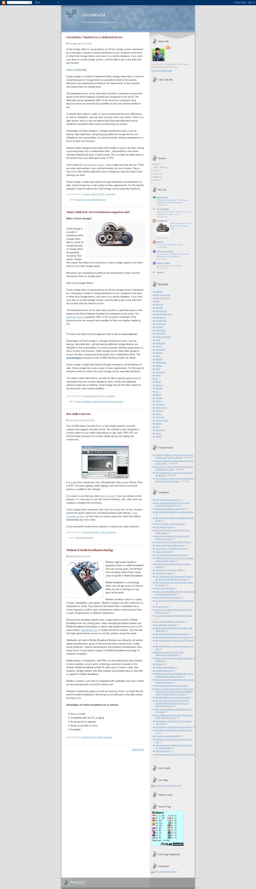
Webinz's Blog (163, 263)
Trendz (158, 414)
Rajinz (158, 356)
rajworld (160, 272)
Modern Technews (163, 337)
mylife (157, 340)
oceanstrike (160, 350)
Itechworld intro (161, 607)
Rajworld (159, 359)
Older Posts (138, 749)
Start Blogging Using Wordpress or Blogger (173, 727)
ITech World (160, 324)
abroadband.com (89, 630)
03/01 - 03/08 (159, 167)
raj (171, 48)
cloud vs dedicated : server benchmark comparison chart (98, 212)
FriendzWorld (163, 209)
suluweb (158, 388)
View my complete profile (161, 71)
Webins (160, 242)
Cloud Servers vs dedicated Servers (90, 200)
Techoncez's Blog (165, 251)
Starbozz (159, 385)
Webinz (158, 436)
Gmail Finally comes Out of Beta (169, 570)
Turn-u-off (159, 417)
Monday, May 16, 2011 (92, 737)
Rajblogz (159, 353)
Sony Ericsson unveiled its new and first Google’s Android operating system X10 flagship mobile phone (172, 703)
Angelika (158, 292)
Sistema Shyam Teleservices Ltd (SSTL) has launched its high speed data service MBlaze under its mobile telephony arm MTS (174, 691)
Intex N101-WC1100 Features (168, 598)
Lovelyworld (160, 333)
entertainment (161, 311)
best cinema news (163, 295)
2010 (156, 174)
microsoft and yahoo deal (166, 625)
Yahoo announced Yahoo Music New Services (174, 754)
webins (158, 433)
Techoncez (160, 404)
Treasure (159, 411)
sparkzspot (160, 372)
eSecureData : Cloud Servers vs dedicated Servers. (94, 37)
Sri (156, 379)
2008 (156, 180)
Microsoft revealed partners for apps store (173, 637)
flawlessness (160, 317)
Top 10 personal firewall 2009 (167, 736)
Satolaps (159, 366)
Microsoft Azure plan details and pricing (171, 634)
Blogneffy (159, 304)
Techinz (158, 401)
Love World (160, 330)
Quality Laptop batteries (165, 667)
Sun (157, 391)
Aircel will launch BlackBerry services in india (174, 512)
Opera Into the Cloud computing (170, 266)
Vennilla (158, 424)
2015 (156, 164)
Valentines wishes (162, 751)
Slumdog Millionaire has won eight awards (172, 697)
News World (162, 197)
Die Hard (159, 308)
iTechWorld (162, 221)
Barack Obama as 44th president (169, 524)
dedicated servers (96, 165)
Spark (157, 369)
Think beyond (161, 407)
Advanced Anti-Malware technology (170, 509)
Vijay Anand (160, 430)
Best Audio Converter (78, 414)
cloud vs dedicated (83, 401)
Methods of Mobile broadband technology (89, 550)
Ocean (158, 346)
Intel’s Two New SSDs (164, 588)
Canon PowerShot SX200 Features (170, 545)
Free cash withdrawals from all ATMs (170, 555)
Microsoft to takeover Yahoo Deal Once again (174, 640)
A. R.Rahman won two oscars (168, 500)
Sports (158, 375)
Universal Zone (161, 420)
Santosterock (161, 362)
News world (160, 343)
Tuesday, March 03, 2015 (93, 194)
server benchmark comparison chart (107, 401)
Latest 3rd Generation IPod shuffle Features (173, 616)
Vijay (157, 427)
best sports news (162, 298)
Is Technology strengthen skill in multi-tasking (174, 601)
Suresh (158, 395)
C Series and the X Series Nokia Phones (172, 542)
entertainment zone (163, 314)
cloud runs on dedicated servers (169, 245)
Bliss (157, 301)
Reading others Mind (164, 671)
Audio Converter (108, 496)
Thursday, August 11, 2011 (94, 532)
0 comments (110, 194)
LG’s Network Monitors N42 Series (170, 622)
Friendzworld (160, 321)
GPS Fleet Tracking (163, 573)
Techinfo (158, 398)
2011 (156, 170)
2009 (156, 177)
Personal (159, 664)
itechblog (159, 327)
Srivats (158, 382)
